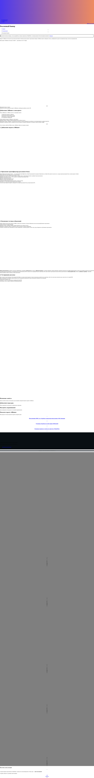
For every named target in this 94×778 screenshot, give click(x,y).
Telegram (51, 35)
